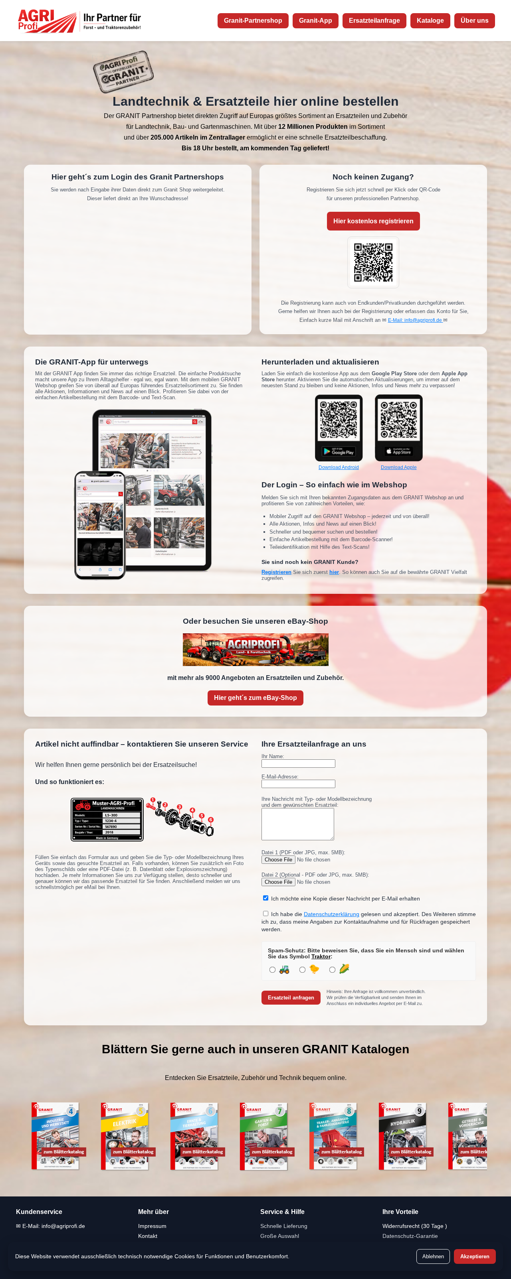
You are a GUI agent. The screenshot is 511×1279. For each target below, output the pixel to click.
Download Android (339, 467)
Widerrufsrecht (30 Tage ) (414, 1226)
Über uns (475, 20)
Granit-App (315, 20)
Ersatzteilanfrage (374, 20)
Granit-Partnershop (253, 20)
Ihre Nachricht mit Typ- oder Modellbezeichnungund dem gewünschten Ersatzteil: (316, 802)
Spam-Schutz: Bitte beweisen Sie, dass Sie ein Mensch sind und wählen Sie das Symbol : (366, 954)
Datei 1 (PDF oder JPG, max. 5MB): (303, 852)
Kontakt (147, 1236)
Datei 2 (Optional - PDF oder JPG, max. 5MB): (315, 875)
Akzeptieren (474, 1256)
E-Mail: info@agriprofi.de (415, 320)
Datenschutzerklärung (331, 914)
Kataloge (430, 20)
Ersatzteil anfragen (291, 998)
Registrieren (276, 572)
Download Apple (399, 467)
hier (334, 572)
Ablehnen (433, 1256)
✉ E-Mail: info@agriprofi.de (50, 1226)
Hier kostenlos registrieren (373, 221)
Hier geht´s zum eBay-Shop (255, 697)
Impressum (152, 1226)
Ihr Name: (272, 756)
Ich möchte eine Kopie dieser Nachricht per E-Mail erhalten (345, 899)
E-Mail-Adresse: (280, 777)
